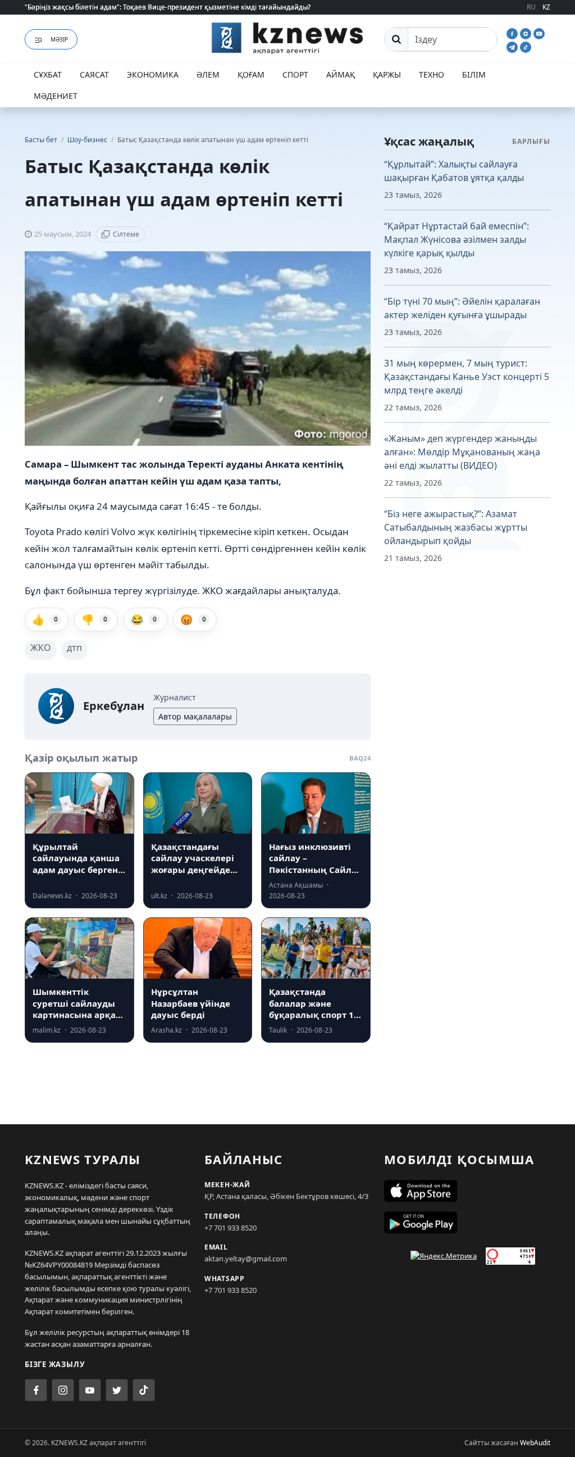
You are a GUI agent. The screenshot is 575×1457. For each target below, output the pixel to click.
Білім (474, 74)
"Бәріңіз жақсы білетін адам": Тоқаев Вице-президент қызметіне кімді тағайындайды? (168, 7)
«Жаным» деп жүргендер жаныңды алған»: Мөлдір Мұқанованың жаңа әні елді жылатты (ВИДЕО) (462, 452)
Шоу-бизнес (88, 139)
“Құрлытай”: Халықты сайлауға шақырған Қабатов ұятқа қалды (454, 171)
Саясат (94, 74)
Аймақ (340, 74)
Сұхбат (48, 74)
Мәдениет (55, 96)
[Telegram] (513, 46)
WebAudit (535, 1442)
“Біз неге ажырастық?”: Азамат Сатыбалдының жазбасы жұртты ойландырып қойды (455, 527)
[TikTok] (525, 46)
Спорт (295, 74)
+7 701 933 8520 (230, 1228)
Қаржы (387, 74)
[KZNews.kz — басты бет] (287, 37)
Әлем (208, 74)
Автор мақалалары (195, 716)
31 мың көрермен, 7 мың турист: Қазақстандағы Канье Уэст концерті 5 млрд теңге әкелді (466, 376)
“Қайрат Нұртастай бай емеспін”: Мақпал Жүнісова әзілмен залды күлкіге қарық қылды (456, 239)
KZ (546, 7)
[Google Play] (467, 1222)
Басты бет (41, 139)
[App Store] (467, 1191)
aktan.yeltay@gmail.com (245, 1259)
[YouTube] (539, 32)
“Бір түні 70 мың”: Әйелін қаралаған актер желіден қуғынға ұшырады (462, 308)
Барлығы (531, 141)
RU (531, 7)
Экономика (153, 74)
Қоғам (251, 74)
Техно (431, 74)
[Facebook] (513, 32)
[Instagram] (526, 32)
